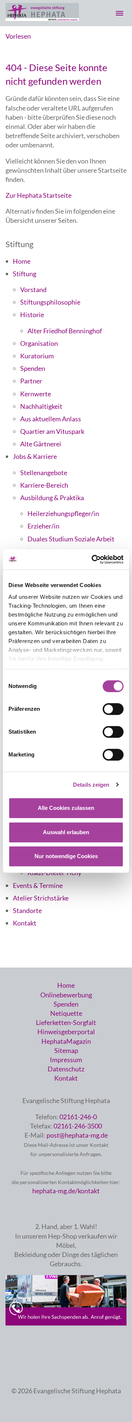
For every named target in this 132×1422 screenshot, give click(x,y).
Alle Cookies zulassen (66, 808)
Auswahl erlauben (66, 832)
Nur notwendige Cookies (66, 856)
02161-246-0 (78, 1117)
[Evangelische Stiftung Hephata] (42, 18)
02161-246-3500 (78, 1126)
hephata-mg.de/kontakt (66, 1191)
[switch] (113, 709)
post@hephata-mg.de (77, 1135)
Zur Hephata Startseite (39, 195)
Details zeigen (91, 785)
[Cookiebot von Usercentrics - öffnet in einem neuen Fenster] (93, 559)
